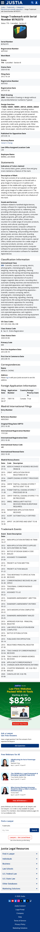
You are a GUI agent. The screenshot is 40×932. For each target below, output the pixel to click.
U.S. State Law (8, 878)
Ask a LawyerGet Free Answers (9, 734)
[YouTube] (12, 901)
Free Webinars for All (10, 754)
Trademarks (11, 7)
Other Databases (9, 883)
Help (20, 917)
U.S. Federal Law (9, 873)
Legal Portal (20, 909)
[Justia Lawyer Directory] (30, 901)
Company (20, 913)
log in (8, 377)
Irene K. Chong (6, 143)
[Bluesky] (24, 901)
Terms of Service (20, 921)
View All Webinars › (20, 801)
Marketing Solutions (11, 888)
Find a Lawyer (7, 821)
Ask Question (20, 746)
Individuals (7, 859)
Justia (3, 7)
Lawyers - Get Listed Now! (20, 837)
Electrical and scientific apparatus (12, 9)
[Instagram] (18, 901)
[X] (27, 901)
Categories (20, 7)
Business (6, 863)
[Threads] (21, 901)
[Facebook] (15, 901)
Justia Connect (20, 906)
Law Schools (7, 868)
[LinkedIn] (9, 901)
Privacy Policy (20, 924)
